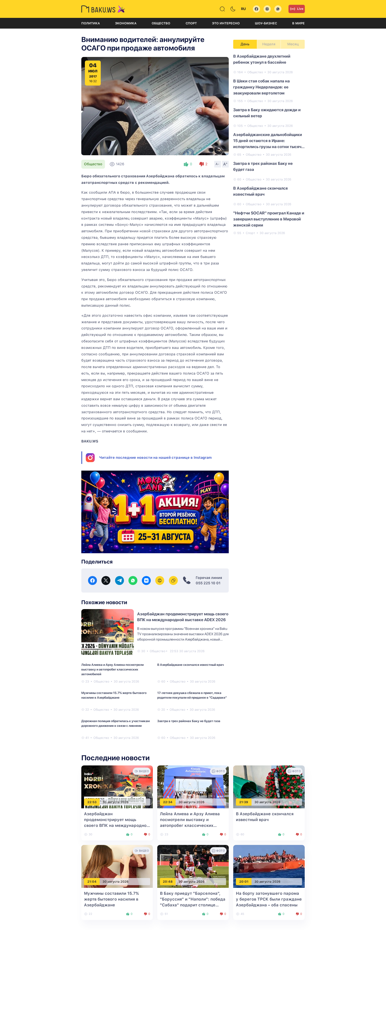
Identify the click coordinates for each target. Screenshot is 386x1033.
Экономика (125, 23)
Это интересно (226, 23)
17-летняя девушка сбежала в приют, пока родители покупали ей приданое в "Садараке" (192, 695)
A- (218, 164)
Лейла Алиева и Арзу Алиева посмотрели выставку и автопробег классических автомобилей (112, 669)
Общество (161, 23)
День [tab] (245, 44)
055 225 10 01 (208, 583)
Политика (90, 23)
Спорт (191, 23)
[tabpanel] (269, 144)
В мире (298, 23)
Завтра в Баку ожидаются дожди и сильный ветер (267, 112)
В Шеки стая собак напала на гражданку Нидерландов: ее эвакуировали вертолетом (261, 87)
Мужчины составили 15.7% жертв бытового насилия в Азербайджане (114, 695)
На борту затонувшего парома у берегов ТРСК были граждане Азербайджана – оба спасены (269, 899)
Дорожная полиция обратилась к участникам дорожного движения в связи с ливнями (115, 723)
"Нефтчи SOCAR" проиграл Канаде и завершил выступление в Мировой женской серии (268, 219)
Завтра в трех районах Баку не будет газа (188, 721)
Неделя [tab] (268, 44)
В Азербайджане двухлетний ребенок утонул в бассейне (261, 59)
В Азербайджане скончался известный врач (190, 664)
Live (300, 8)
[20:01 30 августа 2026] (269, 866)
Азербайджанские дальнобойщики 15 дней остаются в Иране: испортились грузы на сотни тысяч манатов (267, 141)
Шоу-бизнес (266, 23)
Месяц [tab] (293, 44)
